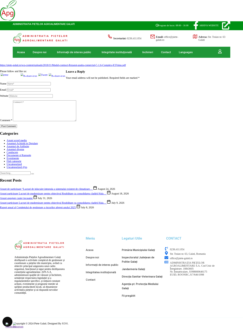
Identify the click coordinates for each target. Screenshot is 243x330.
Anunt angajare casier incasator (16, 198)
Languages (186, 52)
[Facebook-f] (196, 25)
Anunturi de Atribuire (18, 146)
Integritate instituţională (117, 52)
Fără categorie (14, 161)
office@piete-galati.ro (181, 258)
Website (4, 95)
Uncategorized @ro (17, 167)
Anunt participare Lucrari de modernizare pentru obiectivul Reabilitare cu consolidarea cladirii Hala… (53, 193)
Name (3, 83)
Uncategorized (14, 164)
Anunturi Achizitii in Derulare (22, 143)
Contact (166, 52)
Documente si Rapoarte (19, 155)
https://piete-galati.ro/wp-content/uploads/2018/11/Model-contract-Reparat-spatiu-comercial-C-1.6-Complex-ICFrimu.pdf (63, 65)
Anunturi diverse (15, 149)
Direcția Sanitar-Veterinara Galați (142, 276)
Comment (6, 120)
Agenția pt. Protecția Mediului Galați (140, 286)
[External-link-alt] (226, 25)
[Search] (32, 173)
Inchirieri (147, 52)
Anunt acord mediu (17, 140)
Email (3, 89)
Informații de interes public (74, 52)
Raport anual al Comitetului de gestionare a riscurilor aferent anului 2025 (38, 207)
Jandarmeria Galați (133, 269)
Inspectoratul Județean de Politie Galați (138, 259)
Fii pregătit (128, 295)
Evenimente (13, 158)
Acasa (21, 52)
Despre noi (39, 52)
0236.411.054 (134, 38)
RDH (65, 323)
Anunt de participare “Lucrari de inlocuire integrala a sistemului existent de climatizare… (46, 189)
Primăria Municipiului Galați (138, 250)
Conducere (12, 152)
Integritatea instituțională (101, 272)
